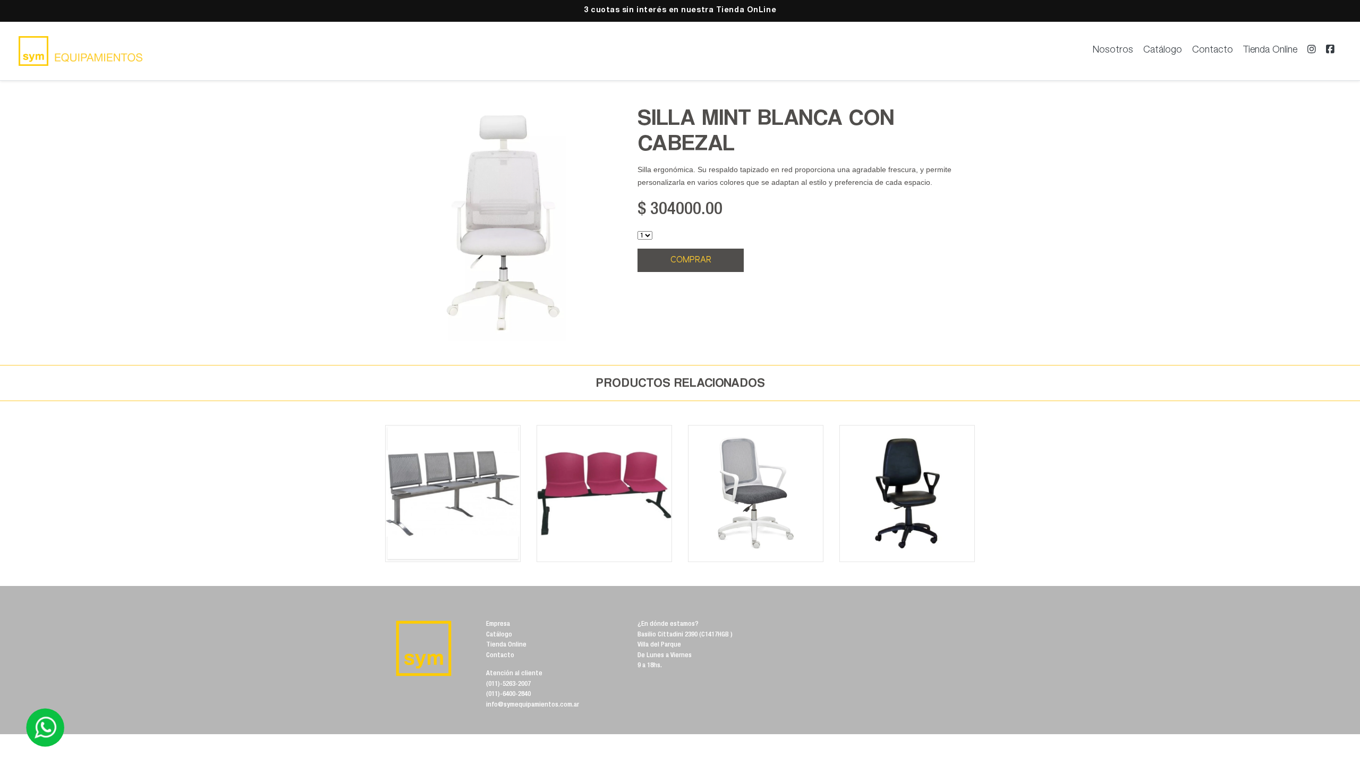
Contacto (1212, 50)
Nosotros (1113, 50)
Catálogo (1162, 50)
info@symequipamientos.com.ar (532, 705)
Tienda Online (1270, 50)
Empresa (498, 624)
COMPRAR (690, 260)
